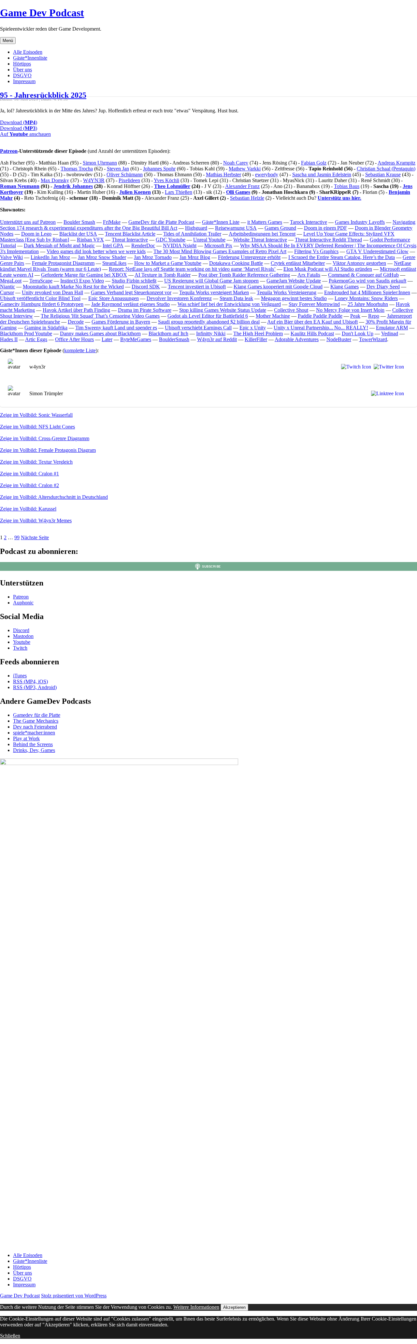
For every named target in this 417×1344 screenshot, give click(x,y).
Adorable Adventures (297, 339)
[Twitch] (354, 367)
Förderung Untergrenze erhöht (249, 257)
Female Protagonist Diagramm (63, 263)
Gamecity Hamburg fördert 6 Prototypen (41, 304)
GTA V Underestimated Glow (377, 251)
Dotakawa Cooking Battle (236, 263)
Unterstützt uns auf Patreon (28, 222)
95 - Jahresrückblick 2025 (43, 95)
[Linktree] (386, 394)
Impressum (24, 81)
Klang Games (344, 286)
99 (17, 537)
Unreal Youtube (209, 239)
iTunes (20, 675)
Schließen (10, 1335)
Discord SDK (146, 286)
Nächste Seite (35, 537)
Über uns (22, 69)
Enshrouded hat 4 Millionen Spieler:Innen (367, 292)
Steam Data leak (236, 298)
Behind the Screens (33, 744)
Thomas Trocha (77, 168)
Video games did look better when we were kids (96, 251)
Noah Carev (235, 163)
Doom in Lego (36, 234)
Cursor (7, 292)
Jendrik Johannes (73, 186)
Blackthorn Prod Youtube (26, 333)
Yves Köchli (166, 180)
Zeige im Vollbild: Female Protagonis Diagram (48, 450)
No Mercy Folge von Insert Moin (350, 310)
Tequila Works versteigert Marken (214, 292)
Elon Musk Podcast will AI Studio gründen (327, 269)
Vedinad (389, 333)
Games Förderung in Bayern (121, 322)
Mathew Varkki (245, 168)
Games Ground (280, 228)
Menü (8, 40)
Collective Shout (291, 310)
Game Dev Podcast (42, 13)
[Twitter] (387, 367)
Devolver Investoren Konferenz (179, 298)
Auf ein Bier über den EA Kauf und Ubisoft (312, 322)
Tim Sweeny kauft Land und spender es (116, 327)
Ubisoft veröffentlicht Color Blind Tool (40, 298)
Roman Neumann (19, 186)
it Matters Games (264, 222)
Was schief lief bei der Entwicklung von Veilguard (229, 304)
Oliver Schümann (125, 174)
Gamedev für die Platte (36, 715)
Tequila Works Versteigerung (286, 292)
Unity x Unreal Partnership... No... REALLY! (321, 327)
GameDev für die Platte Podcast (161, 222)
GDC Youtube (170, 239)
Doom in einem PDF (325, 228)
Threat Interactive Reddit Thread (328, 239)
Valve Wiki (11, 257)
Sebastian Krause (383, 174)
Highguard (196, 228)
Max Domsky (55, 180)
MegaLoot (11, 280)
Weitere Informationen (196, 1307)
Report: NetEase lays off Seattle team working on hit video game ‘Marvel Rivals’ (192, 269)
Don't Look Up (357, 333)
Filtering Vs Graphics (316, 251)
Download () (18, 122)
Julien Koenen (135, 192)
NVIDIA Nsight (179, 245)
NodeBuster (338, 339)
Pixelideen (129, 180)
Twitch (20, 648)
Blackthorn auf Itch (168, 333)
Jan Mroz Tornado (153, 257)
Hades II (9, 339)
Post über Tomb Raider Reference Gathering (244, 275)
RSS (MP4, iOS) (30, 681)
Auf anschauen (25, 134)
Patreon (9, 151)
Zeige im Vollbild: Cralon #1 (29, 473)
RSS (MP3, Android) (35, 687)
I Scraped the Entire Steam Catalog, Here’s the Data (341, 257)
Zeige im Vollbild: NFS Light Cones (37, 426)
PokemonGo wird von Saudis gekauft (367, 280)
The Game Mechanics (35, 721)
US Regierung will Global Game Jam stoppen (211, 280)
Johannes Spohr (159, 168)
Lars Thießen (178, 192)
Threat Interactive (130, 239)
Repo (373, 316)
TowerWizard (373, 339)
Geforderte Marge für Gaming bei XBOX (84, 275)
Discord (21, 630)
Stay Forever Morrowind (314, 304)
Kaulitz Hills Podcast (312, 333)
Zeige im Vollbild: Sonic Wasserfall (36, 415)
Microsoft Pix (218, 245)
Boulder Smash (79, 222)
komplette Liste (80, 350)
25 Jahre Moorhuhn (368, 304)
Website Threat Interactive (260, 239)
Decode (76, 322)
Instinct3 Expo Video (82, 280)
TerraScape (40, 280)
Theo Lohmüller (172, 186)
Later (107, 339)
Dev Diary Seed (383, 286)
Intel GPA (113, 245)
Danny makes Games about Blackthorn (100, 333)
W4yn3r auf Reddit (217, 339)
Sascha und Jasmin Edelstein (321, 174)
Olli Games (238, 192)
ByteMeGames (135, 339)
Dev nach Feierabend (35, 727)
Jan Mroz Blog (195, 257)
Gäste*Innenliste (30, 58)
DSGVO (22, 75)
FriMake (112, 222)
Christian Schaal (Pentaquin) (386, 168)
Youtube (21, 642)
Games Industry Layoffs (360, 222)
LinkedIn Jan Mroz (50, 257)
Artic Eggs (36, 339)
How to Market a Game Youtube (167, 263)
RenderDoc (143, 245)
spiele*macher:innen (34, 732)
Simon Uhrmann (100, 163)
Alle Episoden (27, 52)
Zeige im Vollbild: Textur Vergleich (36, 462)
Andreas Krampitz (396, 163)
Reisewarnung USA (236, 228)
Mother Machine (273, 316)
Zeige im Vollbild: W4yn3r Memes (36, 520)
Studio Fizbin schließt (134, 280)
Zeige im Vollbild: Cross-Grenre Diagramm (44, 438)
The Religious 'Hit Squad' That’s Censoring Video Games (100, 316)
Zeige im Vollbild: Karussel (28, 509)
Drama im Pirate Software (144, 310)
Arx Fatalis (308, 275)
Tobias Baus (346, 186)
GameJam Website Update (293, 280)
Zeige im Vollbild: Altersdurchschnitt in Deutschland (54, 497)
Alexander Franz (242, 186)
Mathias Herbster (223, 174)
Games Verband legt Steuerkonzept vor (131, 292)
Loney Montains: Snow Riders (366, 298)
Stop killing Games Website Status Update (222, 310)
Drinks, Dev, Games (34, 750)
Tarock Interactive (308, 222)
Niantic (7, 286)
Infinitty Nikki (210, 333)
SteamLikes (114, 263)
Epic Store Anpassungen (113, 298)
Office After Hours (74, 339)
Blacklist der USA (78, 234)
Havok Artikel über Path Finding (76, 310)
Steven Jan (118, 168)
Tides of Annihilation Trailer (192, 234)
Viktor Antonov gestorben (359, 263)
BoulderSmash (174, 339)
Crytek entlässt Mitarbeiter (298, 263)
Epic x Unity (252, 327)
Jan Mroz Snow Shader (102, 257)
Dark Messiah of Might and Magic (59, 245)
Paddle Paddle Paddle (320, 316)
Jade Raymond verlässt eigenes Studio (130, 304)
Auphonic (23, 602)
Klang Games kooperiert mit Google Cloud (278, 286)
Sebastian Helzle (247, 198)
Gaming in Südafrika (45, 327)
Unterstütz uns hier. (339, 198)
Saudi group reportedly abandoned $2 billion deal (209, 322)
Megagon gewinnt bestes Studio (294, 298)
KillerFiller (256, 339)
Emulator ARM (392, 327)
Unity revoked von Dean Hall (52, 292)
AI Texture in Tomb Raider (163, 275)
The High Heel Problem (258, 333)
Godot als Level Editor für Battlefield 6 (207, 316)
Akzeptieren (234, 1307)
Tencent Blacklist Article (130, 234)
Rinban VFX (90, 239)
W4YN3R (94, 180)
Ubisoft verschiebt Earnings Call (198, 327)
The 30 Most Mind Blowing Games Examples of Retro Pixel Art (219, 251)
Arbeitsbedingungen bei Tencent (262, 234)
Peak (355, 316)
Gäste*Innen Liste (220, 222)
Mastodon (23, 636)
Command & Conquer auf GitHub (363, 275)
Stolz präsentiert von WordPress (74, 1295)
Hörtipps (22, 63)
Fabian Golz (313, 163)
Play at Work (26, 738)
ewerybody (266, 174)
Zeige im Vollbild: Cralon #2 (29, 485)
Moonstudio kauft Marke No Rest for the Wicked (73, 286)
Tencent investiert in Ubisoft (197, 286)
